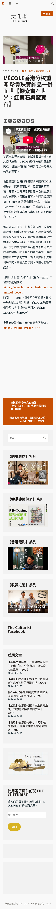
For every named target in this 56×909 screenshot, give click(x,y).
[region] (28, 472)
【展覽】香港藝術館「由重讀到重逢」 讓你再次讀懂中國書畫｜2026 (28, 709)
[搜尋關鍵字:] (52, 3)
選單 (48, 13)
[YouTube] (17, 3)
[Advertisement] (28, 363)
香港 (31, 71)
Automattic (27, 903)
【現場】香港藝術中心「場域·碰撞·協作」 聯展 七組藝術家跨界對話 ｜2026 (27, 726)
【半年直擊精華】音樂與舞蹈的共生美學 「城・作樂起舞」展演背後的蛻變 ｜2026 (28, 665)
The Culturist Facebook (19, 629)
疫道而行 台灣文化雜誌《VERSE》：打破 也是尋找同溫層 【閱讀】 (28, 405)
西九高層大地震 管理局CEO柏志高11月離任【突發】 (27, 419)
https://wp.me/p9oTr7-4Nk (21, 328)
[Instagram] (10, 3)
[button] (28, 472)
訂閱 (14, 827)
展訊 (24, 71)
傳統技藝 (40, 71)
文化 (49, 71)
